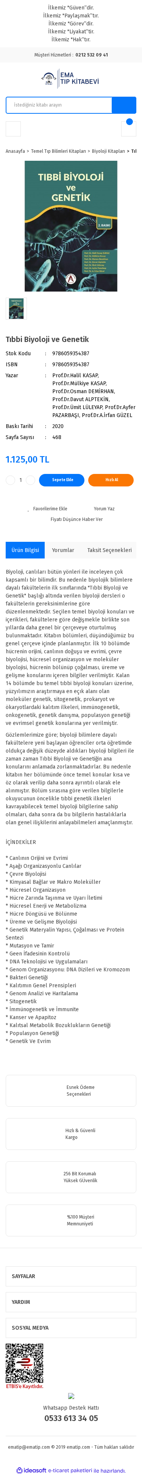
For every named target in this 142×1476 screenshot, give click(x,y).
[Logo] (70, 79)
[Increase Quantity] (30, 480)
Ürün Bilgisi (25, 550)
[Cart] (128, 128)
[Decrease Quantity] (10, 480)
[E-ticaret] (70, 1470)
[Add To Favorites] (47, 508)
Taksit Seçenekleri (109, 550)
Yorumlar (63, 550)
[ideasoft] (31, 1470)
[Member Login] (13, 128)
